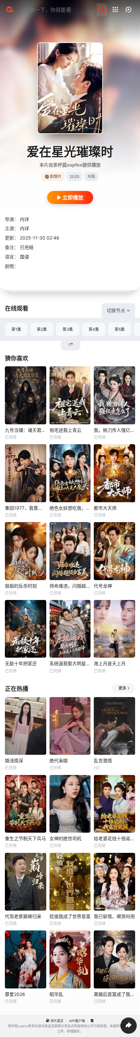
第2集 (42, 329)
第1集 (16, 329)
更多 (122, 688)
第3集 (68, 329)
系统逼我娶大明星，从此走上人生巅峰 (70, 663)
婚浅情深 (14, 760)
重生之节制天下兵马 (25, 838)
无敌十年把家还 (21, 663)
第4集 (94, 329)
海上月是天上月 (110, 663)
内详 (24, 219)
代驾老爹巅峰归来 (23, 916)
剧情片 (56, 176)
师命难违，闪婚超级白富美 (70, 586)
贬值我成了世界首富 (70, 916)
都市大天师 (105, 508)
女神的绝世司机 (65, 838)
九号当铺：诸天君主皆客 (25, 430)
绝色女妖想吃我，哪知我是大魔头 (70, 508)
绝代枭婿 (58, 760)
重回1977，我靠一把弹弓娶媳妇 (25, 508)
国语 (24, 256)
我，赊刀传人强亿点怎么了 (114, 430)
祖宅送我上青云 (65, 430)
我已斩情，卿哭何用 (114, 916)
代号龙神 (103, 586)
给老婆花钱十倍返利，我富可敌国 (114, 838)
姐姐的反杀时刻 (21, 586)
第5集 (120, 329)
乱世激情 (103, 760)
